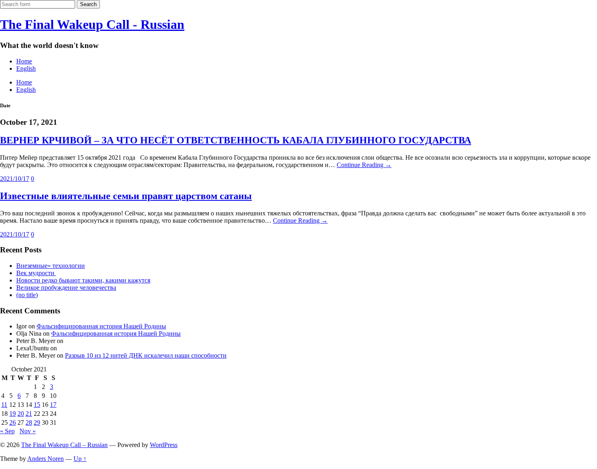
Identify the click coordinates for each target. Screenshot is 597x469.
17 (53, 404)
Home (24, 61)
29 (37, 422)
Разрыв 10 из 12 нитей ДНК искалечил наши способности (146, 355)
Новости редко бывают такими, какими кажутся (83, 280)
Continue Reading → (364, 164)
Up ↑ (80, 458)
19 (12, 413)
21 (29, 413)
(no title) (27, 294)
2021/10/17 (14, 178)
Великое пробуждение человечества (66, 287)
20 (20, 413)
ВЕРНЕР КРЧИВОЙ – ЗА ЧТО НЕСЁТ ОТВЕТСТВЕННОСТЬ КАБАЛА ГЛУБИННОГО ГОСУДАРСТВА (235, 140)
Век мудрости (36, 272)
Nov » (27, 431)
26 (12, 422)
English (26, 68)
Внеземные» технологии (50, 265)
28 (29, 422)
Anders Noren (45, 458)
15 (37, 404)
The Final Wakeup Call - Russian (92, 24)
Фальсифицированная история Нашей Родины (101, 326)
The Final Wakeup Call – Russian (64, 444)
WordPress (163, 444)
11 (4, 404)
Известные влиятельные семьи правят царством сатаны (126, 196)
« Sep (7, 431)
